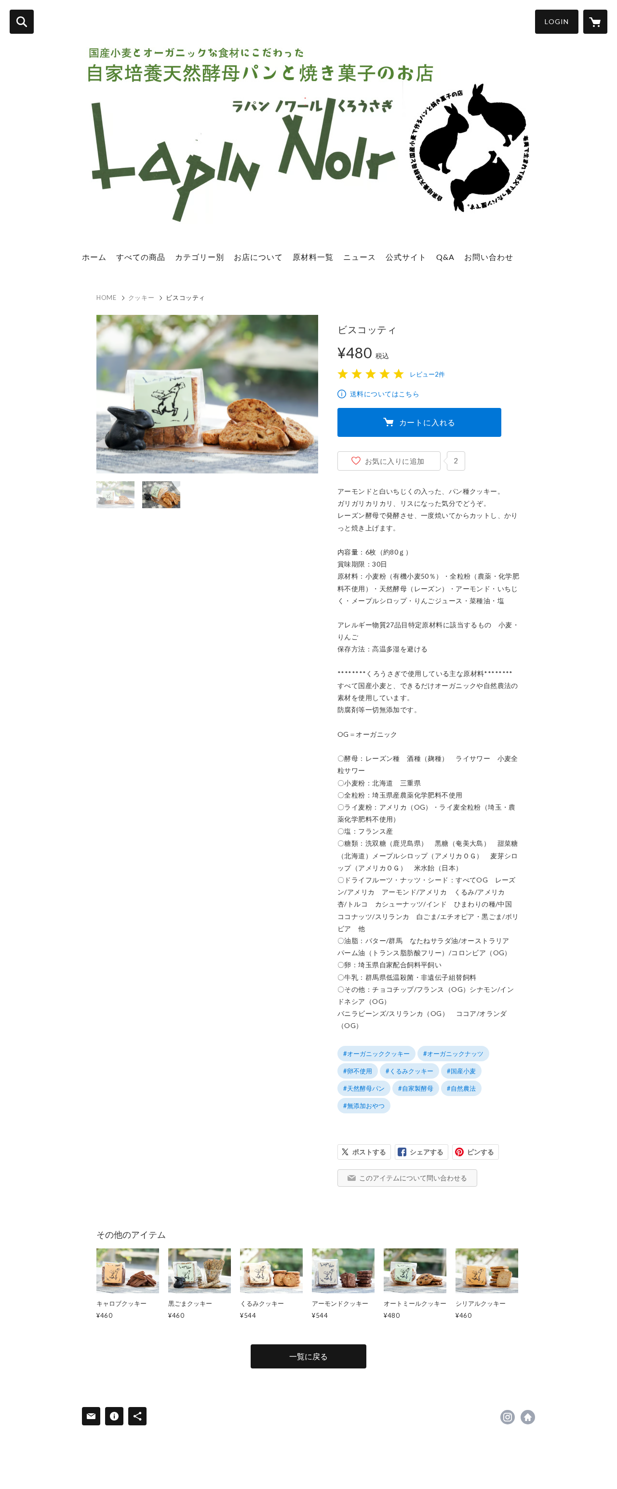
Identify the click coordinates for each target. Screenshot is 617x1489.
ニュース (359, 256)
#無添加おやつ (364, 1106)
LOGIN (557, 21)
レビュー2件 (427, 374)
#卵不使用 (357, 1071)
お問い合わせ (488, 256)
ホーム (94, 256)
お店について (258, 256)
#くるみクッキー (409, 1071)
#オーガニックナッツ (453, 1053)
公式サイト (406, 256)
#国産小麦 (461, 1071)
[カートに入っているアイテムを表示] (595, 22)
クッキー (141, 297)
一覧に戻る (308, 1356)
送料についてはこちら (384, 394)
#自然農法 (461, 1088)
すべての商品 (140, 256)
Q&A (445, 256)
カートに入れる (427, 422)
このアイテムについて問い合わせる (413, 1178)
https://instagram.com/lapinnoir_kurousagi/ (507, 1417)
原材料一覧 (313, 256)
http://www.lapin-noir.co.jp (528, 1417)
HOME (106, 297)
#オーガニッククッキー (376, 1053)
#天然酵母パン (364, 1088)
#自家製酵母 (415, 1088)
